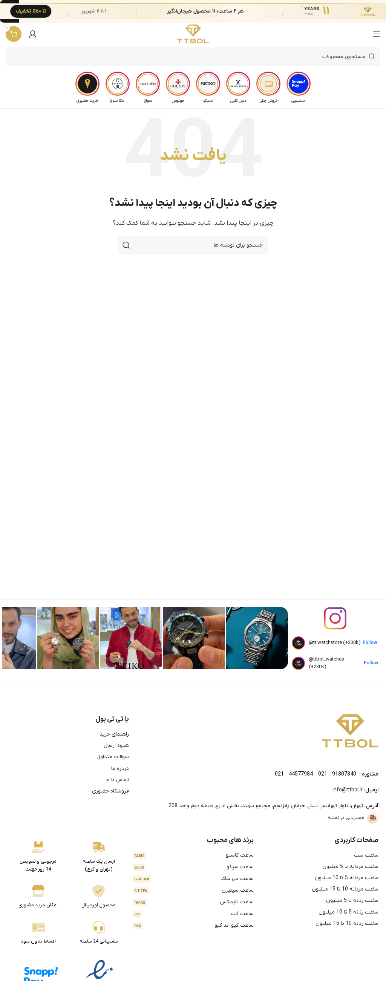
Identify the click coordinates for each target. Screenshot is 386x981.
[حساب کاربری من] (32, 33)
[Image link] (350, 730)
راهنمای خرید (114, 734)
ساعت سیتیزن (194, 890)
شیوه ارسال (116, 745)
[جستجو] (126, 245)
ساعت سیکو (194, 867)
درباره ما (120, 768)
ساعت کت (194, 913)
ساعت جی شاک (194, 878)
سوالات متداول (112, 756)
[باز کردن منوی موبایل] (376, 33)
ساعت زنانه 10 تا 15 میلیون (347, 923)
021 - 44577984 (294, 774)
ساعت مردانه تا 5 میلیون (350, 866)
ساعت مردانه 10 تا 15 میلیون (345, 889)
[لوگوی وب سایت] (193, 34)
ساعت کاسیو (194, 855)
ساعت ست (366, 855)
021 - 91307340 (337, 774)
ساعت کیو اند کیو (194, 925)
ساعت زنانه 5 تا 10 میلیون (348, 912)
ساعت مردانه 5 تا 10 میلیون (346, 877)
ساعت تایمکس (194, 902)
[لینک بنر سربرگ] (204, 11)
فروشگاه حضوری (110, 791)
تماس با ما (117, 779)
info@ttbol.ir (347, 790)
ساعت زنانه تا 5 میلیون (352, 900)
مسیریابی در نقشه (346, 818)
